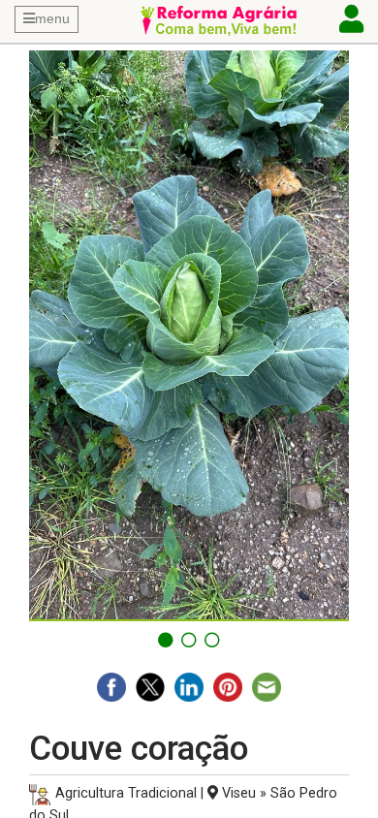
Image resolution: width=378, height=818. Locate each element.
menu (52, 18)
